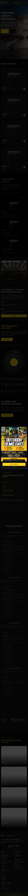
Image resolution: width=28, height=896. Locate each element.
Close (14, 467)
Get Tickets (14, 464)
